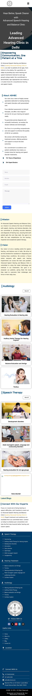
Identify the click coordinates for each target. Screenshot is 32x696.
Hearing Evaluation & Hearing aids (16, 315)
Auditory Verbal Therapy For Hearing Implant (16, 339)
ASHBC (8, 690)
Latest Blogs (6, 498)
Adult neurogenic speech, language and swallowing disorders (16, 445)
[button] (27, 3)
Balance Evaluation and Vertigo (16, 363)
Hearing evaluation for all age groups (16, 470)
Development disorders (16, 421)
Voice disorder (16, 494)
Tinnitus (16, 387)
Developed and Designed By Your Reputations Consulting (17, 693)
